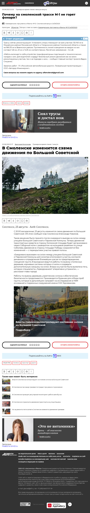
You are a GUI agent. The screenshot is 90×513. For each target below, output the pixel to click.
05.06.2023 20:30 (8, 9)
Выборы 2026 (72, 459)
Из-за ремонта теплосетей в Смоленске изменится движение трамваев (38, 409)
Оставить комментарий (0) (70, 85)
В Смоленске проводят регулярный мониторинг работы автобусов (37, 394)
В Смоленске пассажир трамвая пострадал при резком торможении (37, 387)
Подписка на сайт (78, 456)
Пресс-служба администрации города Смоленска (20, 215)
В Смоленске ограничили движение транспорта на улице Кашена (36, 402)
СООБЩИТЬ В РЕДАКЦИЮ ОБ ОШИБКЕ (31, 462)
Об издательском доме (27, 454)
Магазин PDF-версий (58, 459)
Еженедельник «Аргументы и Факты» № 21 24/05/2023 (57, 27)
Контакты (66, 456)
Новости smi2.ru (10, 137)
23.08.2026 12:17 (7, 144)
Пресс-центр (42, 454)
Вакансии (60, 454)
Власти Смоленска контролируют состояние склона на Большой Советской (49, 323)
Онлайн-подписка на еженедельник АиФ (33, 459)
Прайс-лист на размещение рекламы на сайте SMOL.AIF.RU (39, 456)
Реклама (52, 454)
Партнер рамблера (38, 504)
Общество (15, 27)
